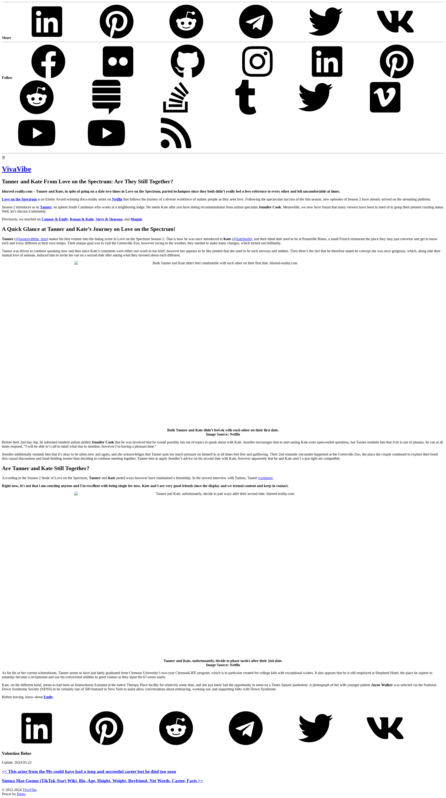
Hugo (21, 794)
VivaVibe (29, 790)
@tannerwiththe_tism (31, 239)
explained (265, 478)
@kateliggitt (242, 239)
